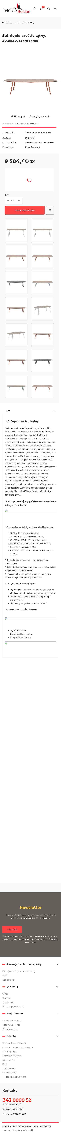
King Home (8, 1060)
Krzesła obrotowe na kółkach (17, 1047)
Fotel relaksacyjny (11, 1056)
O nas (5, 994)
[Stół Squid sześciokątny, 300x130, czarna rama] (42, 360)
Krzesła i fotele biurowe (14, 1043)
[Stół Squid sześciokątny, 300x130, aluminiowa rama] (42, 308)
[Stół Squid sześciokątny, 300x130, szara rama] (42, 334)
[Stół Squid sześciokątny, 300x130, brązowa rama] (16, 360)
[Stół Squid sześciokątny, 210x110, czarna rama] (16, 282)
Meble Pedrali (9, 1072)
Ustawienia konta (11, 1025)
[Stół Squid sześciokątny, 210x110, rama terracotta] (16, 308)
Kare (4, 1064)
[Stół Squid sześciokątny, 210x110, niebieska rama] (42, 282)
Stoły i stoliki (22, 23)
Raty (4, 975)
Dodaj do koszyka (24, 210)
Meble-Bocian (7, 23)
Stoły (32, 23)
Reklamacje (8, 980)
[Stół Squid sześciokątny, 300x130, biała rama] (16, 334)
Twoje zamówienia (12, 1020)
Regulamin (33, 936)
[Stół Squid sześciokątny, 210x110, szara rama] (16, 256)
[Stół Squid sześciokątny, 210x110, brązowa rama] (42, 256)
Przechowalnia (10, 1029)
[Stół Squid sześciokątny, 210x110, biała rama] (42, 230)
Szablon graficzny (17, 1130)
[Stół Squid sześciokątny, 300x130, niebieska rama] (16, 386)
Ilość (7, 195)
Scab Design (31, 147)
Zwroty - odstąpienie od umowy (19, 971)
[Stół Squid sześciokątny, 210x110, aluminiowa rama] (16, 230)
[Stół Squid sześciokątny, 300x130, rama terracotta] (42, 386)
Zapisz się (12, 929)
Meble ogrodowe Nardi (14, 1077)
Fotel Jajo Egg (9, 1051)
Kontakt (6, 998)
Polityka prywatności (13, 1006)
